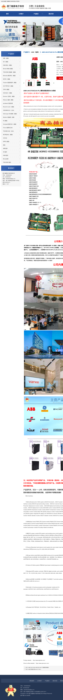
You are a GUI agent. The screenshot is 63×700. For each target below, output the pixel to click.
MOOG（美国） (7, 79)
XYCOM (5, 138)
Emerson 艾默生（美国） (9, 96)
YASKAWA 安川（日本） (9, 110)
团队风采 (51, 14)
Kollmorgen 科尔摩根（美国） (10, 113)
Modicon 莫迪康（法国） (9, 117)
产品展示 (36, 14)
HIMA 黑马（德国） (8, 65)
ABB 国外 (5, 148)
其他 (4, 145)
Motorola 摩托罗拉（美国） (9, 75)
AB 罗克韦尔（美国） (8, 134)
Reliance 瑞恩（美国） (8, 100)
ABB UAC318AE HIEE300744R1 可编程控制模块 (38, 667)
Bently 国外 (6, 159)
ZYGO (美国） (6, 89)
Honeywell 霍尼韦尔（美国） (10, 124)
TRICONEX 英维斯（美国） (9, 72)
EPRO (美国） (6, 141)
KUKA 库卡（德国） (8, 93)
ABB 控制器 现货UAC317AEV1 (34, 669)
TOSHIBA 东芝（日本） (8, 131)
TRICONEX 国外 (7, 162)
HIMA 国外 (5, 155)
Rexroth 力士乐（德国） (9, 107)
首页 (7, 14)
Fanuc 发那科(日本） (8, 127)
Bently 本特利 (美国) (8, 68)
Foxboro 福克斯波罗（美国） (10, 82)
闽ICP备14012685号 (25, 695)
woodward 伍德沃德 (8, 103)
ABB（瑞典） (6, 58)
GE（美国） (6, 61)
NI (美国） (5, 120)
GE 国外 (5, 152)
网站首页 (32, 680)
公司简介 (21, 14)
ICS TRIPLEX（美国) (8, 86)
